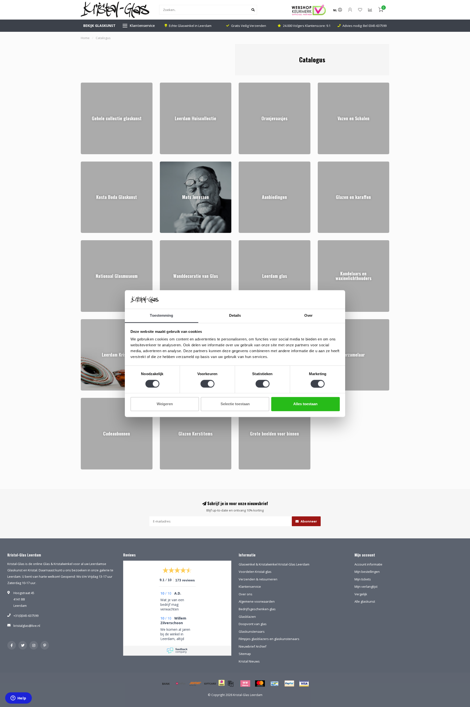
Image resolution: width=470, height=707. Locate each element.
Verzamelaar (327, 321)
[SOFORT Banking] (195, 683)
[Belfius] (181, 683)
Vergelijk (360, 594)
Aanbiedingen (249, 164)
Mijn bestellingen (367, 571)
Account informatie (368, 564)
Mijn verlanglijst (365, 586)
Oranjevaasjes (250, 85)
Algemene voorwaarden (257, 601)
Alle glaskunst (364, 601)
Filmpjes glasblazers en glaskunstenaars (269, 639)
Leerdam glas (249, 242)
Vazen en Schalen (331, 85)
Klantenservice (142, 25)
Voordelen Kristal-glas (255, 571)
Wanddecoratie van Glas (178, 242)
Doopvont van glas (253, 624)
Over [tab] (308, 316)
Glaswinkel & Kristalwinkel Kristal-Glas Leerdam (274, 564)
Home (85, 38)
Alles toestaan (305, 404)
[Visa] (304, 683)
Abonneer (308, 521)
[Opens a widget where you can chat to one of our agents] (18, 698)
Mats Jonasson (171, 164)
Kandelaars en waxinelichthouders (344, 242)
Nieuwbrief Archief (252, 646)
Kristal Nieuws (249, 661)
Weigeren (165, 404)
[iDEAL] (221, 686)
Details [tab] (235, 316)
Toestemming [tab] (161, 316)
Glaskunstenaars (252, 631)
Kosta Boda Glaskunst (97, 164)
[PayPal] (289, 683)
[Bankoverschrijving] (166, 683)
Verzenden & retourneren (258, 579)
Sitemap (245, 654)
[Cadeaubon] (210, 683)
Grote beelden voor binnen (259, 400)
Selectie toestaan (235, 404)
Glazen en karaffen (332, 164)
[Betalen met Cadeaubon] (230, 683)
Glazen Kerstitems (173, 400)
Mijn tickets (362, 579)
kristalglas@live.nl (26, 625)
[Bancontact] (275, 683)
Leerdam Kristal (92, 321)
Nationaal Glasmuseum (98, 242)
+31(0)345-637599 (25, 615)
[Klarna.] (245, 683)
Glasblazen (247, 616)
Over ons (245, 594)
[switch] (207, 384)
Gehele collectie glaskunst (100, 85)
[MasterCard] (260, 683)
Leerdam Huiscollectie (176, 85)
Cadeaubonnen (92, 400)
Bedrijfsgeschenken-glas (257, 609)
